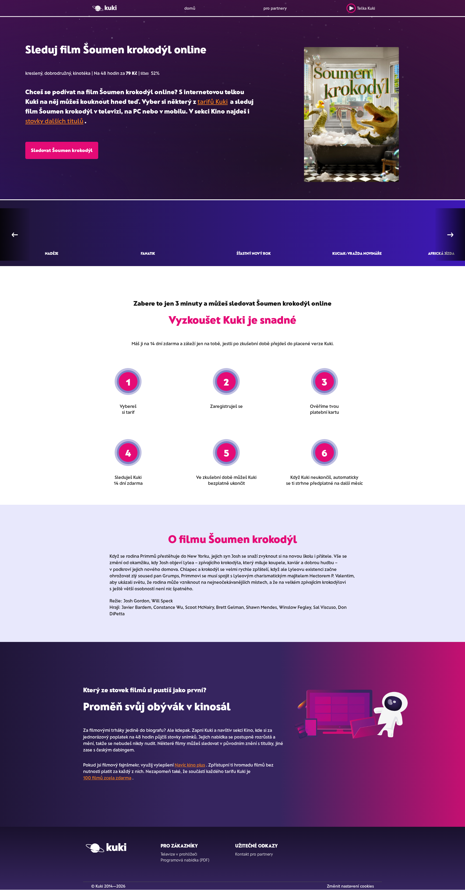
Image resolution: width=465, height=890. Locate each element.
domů (189, 8)
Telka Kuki (366, 8)
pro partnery (275, 8)
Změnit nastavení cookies (350, 886)
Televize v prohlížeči (179, 854)
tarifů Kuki (213, 101)
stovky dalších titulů (54, 121)
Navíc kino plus (190, 764)
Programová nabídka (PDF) (185, 859)
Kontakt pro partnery (254, 854)
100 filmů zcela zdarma (107, 777)
